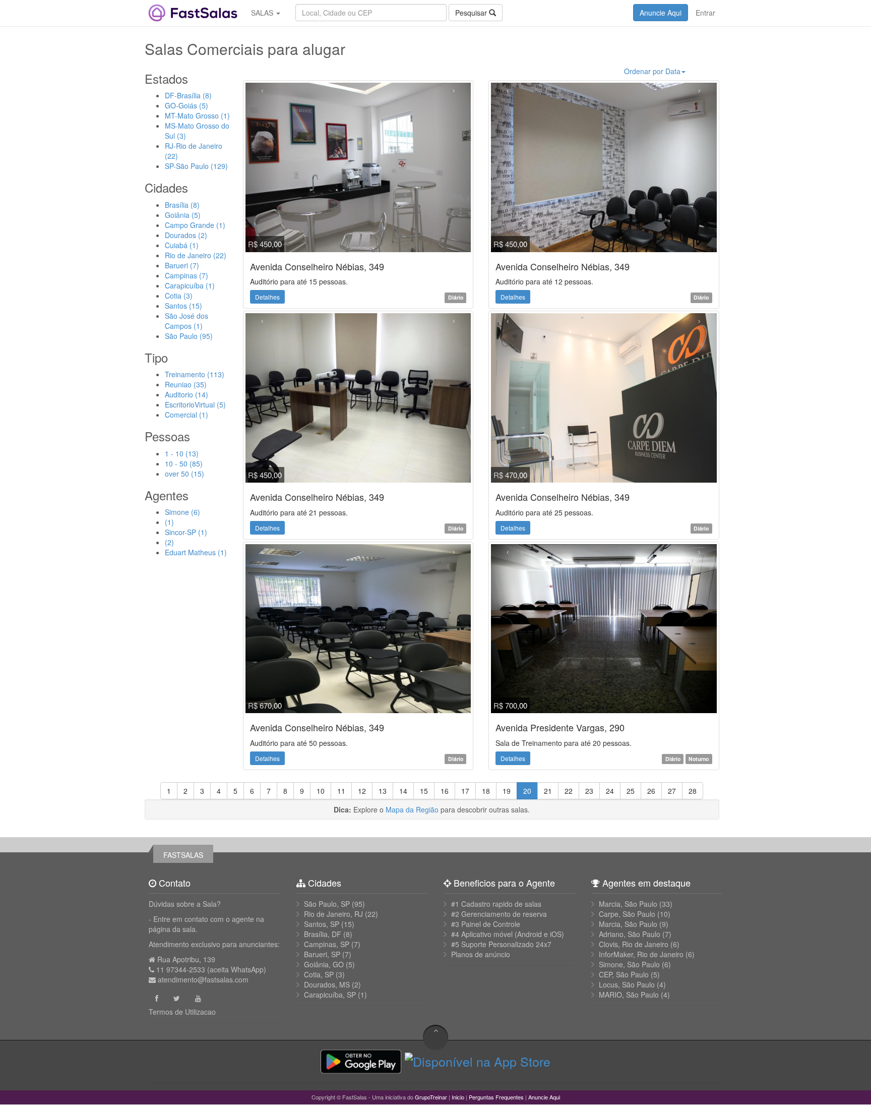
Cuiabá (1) (182, 245)
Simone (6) (182, 512)
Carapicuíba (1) (190, 285)
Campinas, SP (326, 944)
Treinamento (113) (194, 374)
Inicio (458, 1097)
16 (445, 791)
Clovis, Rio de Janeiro (633, 944)
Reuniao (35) (186, 384)
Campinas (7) (186, 275)
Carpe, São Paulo (627, 914)
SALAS (263, 13)
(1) (169, 522)
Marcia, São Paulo (628, 904)
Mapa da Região (412, 809)
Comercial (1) (186, 415)
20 (527, 791)
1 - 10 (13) (182, 453)
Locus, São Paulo (627, 984)
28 (693, 791)
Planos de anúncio (480, 954)
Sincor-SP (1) (186, 532)
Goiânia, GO (324, 964)
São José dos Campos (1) (186, 321)
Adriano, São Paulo (629, 934)
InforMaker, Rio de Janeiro (641, 954)
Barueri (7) (182, 265)
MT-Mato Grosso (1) (197, 115)
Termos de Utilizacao (182, 1012)
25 (631, 791)
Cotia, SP (319, 974)
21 (548, 791)
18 (486, 791)
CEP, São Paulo (624, 974)
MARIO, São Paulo (629, 994)
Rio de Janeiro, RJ (333, 914)
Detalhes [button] (267, 297)
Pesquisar (472, 13)
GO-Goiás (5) (186, 105)
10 (321, 791)
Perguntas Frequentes (496, 1097)
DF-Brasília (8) (188, 95)
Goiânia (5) (183, 215)
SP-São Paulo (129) (196, 166)
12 (362, 791)
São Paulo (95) (189, 336)
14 (403, 791)
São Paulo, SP (327, 904)
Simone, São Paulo (629, 964)
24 (610, 791)
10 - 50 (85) (184, 463)
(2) (169, 542)
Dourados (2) (186, 235)
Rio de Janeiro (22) (195, 255)
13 (383, 791)
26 (651, 791)
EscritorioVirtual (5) (195, 404)
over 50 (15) (184, 474)
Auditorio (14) (186, 394)
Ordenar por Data (652, 71)
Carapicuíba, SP (330, 994)
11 (341, 791)
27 (672, 791)
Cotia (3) (179, 295)
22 (569, 791)
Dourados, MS (327, 984)
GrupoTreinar (431, 1097)
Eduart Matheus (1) (196, 552)
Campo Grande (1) (195, 225)
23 (589, 791)
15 (424, 791)
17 (465, 791)
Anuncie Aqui (660, 13)
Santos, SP (321, 924)
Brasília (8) (182, 205)
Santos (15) (183, 306)
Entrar (705, 13)
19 (507, 791)
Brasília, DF (322, 934)
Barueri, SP (322, 954)
